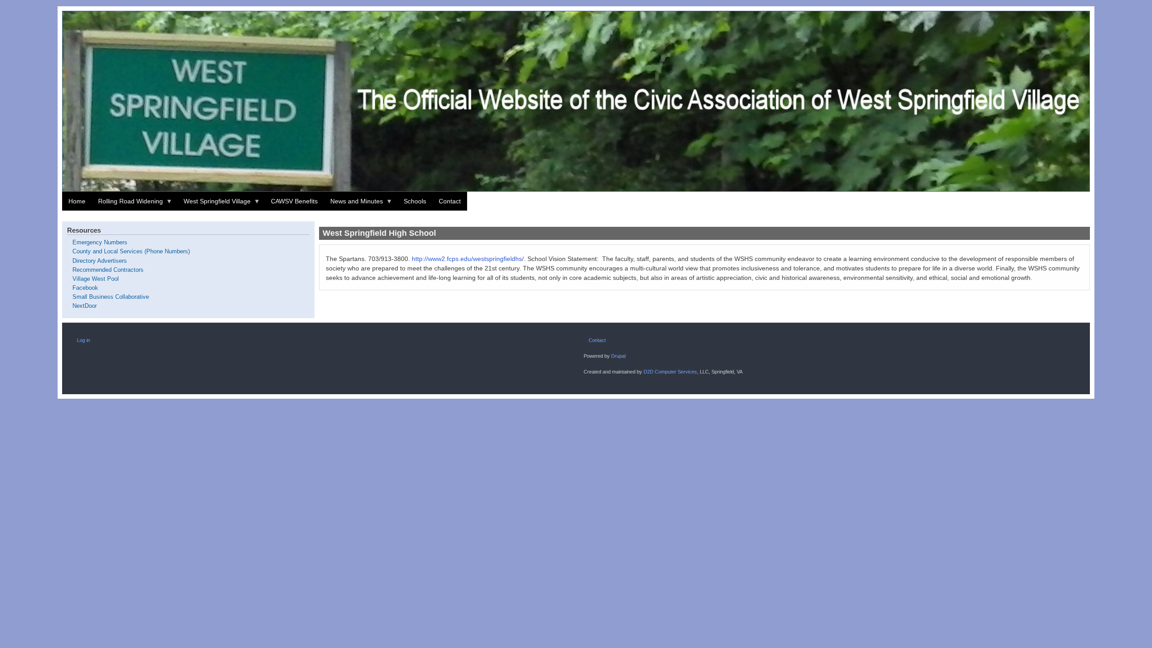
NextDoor (84, 306)
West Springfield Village (214, 204)
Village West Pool (95, 279)
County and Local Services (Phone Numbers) (131, 251)
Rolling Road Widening (127, 204)
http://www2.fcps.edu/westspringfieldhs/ (468, 258)
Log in (83, 340)
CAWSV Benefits (294, 201)
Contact (450, 201)
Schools (415, 201)
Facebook (85, 288)
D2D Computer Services (670, 371)
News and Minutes (353, 204)
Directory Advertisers (99, 261)
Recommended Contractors (108, 270)
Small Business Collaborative (110, 297)
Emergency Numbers (99, 242)
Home (77, 201)
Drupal (618, 356)
